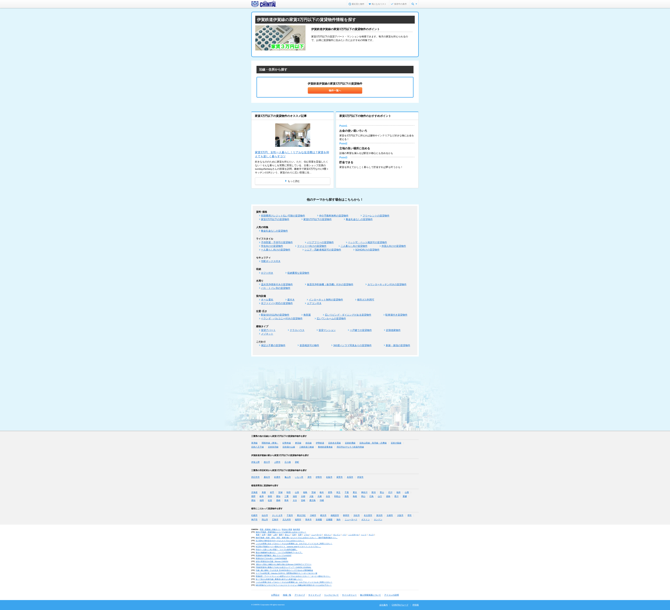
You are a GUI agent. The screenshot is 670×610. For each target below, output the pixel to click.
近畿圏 (329, 520)
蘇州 (280, 535)
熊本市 (308, 520)
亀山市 (288, 477)
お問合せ (275, 595)
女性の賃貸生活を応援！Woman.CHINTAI (272, 561)
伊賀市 (360, 477)
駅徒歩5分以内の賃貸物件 (275, 314)
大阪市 (400, 515)
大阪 (311, 496)
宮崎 (303, 500)
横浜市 (323, 515)
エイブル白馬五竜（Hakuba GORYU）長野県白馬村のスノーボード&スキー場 (286, 573)
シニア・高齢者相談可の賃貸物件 (322, 249)
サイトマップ (314, 595)
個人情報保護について (370, 595)
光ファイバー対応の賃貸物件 (277, 303)
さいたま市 (277, 515)
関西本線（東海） (270, 443)
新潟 (373, 492)
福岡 (262, 500)
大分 (295, 500)
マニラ (371, 535)
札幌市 (254, 515)
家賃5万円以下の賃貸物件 (317, 219)
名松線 (308, 443)
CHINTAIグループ (400, 605)
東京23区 (301, 515)
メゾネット (267, 333)
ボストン (365, 520)
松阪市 (329, 477)
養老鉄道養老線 (325, 447)
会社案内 (383, 605)
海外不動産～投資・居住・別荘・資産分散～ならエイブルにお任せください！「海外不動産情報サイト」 (297, 538)
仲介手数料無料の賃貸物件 (333, 215)
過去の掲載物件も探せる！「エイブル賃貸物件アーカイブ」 (279, 552)
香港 (257, 535)
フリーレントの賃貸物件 (376, 215)
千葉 (347, 492)
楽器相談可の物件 (309, 345)
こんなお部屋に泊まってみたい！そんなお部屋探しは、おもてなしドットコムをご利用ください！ (294, 544)
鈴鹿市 (277, 477)
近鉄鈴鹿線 (350, 443)
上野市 (277, 462)
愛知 (278, 496)
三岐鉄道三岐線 (306, 447)
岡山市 (265, 520)
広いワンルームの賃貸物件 (331, 318)
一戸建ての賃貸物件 (361, 330)
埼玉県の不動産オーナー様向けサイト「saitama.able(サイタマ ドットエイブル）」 (288, 546)
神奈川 (364, 492)
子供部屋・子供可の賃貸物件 (277, 242)
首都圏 (319, 520)
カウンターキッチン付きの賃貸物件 (387, 284)
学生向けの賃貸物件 (272, 246)
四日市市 (255, 477)
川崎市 (313, 515)
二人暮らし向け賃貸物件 (354, 246)
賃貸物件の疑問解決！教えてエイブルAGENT (273, 555)
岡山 (363, 496)
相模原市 (335, 515)
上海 (275, 535)
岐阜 (262, 496)
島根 (355, 496)
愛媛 (405, 496)
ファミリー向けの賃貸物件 (311, 246)
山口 (380, 496)
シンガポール (353, 535)
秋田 (288, 492)
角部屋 (307, 314)
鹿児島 (312, 500)
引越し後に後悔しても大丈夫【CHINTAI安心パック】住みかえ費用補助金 (284, 570)
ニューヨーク (351, 520)
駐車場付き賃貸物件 (396, 314)
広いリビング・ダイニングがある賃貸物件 (348, 314)
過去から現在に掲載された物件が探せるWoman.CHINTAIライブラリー (283, 564)
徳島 (388, 496)
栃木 (322, 492)
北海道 (254, 492)
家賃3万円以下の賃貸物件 (275, 219)
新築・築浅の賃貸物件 (398, 345)
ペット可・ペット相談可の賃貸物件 (367, 242)
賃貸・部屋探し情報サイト (270, 529)
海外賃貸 (296, 529)
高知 (253, 500)
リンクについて (331, 595)
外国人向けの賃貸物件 (394, 246)
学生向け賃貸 (287, 529)
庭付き (291, 299)
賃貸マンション (327, 330)
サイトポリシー (349, 595)
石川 (390, 492)
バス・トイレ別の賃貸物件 (275, 288)
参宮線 (298, 443)
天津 (300, 535)
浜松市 (356, 515)
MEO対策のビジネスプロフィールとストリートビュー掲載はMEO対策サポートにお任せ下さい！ (294, 585)
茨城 (313, 492)
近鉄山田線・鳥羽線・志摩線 (373, 443)
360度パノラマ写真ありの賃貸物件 (352, 345)
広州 (294, 535)
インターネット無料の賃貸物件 (326, 299)
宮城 (280, 492)
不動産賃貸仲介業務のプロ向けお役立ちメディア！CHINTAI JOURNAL (283, 567)
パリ (344, 535)
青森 (264, 492)
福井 (398, 492)
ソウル (306, 535)
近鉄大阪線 (396, 443)
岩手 (272, 492)
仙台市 (265, 515)
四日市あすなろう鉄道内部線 (350, 447)
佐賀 (270, 500)
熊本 (286, 500)
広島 (371, 496)
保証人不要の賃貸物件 (273, 345)
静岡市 (346, 515)
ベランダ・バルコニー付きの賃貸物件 (282, 318)
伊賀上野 (255, 462)
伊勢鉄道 (320, 443)
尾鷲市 (339, 477)
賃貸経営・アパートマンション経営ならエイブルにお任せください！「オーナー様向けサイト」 (293, 576)
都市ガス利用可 (365, 299)
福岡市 (298, 520)
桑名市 (267, 477)
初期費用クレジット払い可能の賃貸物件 (283, 215)
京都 (303, 496)
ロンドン (378, 520)
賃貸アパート (268, 330)
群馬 (330, 492)
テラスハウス (297, 330)
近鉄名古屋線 (334, 443)
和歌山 (337, 496)
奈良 (328, 496)
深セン (287, 535)
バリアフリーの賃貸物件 (320, 242)
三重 (286, 496)
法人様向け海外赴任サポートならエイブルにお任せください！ (280, 541)
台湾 (263, 535)
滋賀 (295, 496)
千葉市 (290, 515)
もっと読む (294, 181)
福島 (305, 492)
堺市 (409, 515)
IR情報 (415, 605)
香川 (396, 496)
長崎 (278, 500)
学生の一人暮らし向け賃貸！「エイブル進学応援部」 (276, 549)
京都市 (390, 515)
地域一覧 (287, 595)
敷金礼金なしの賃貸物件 (359, 219)
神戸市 (254, 520)
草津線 (254, 443)
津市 (309, 477)
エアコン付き (314, 303)
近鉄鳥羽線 (273, 447)
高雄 (269, 535)
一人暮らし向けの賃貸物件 (275, 249)
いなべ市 (299, 477)
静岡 (270, 496)
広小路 (288, 462)
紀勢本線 (286, 443)
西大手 (267, 462)
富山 (382, 492)
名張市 (350, 477)
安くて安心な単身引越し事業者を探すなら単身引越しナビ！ (279, 579)
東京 (355, 492)
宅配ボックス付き (271, 261)
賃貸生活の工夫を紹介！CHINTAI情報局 (271, 558)
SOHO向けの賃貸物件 (367, 249)
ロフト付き (267, 272)
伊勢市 (319, 477)
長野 (253, 496)
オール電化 (267, 299)
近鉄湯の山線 (288, 447)
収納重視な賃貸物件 (298, 272)
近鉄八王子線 (257, 447)
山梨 (407, 492)
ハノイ (363, 535)
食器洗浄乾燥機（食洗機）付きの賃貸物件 (330, 284)
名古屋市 (368, 515)
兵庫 (320, 496)
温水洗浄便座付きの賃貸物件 (277, 284)
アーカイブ (300, 595)
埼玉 (338, 492)
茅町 (297, 462)
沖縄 (322, 500)
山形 (297, 492)
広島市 (275, 520)
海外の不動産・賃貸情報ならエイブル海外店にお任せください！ (281, 532)
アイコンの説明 (391, 595)
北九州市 (286, 520)
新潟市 (379, 515)
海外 (338, 520)
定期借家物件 (393, 330)
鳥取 (347, 496)
